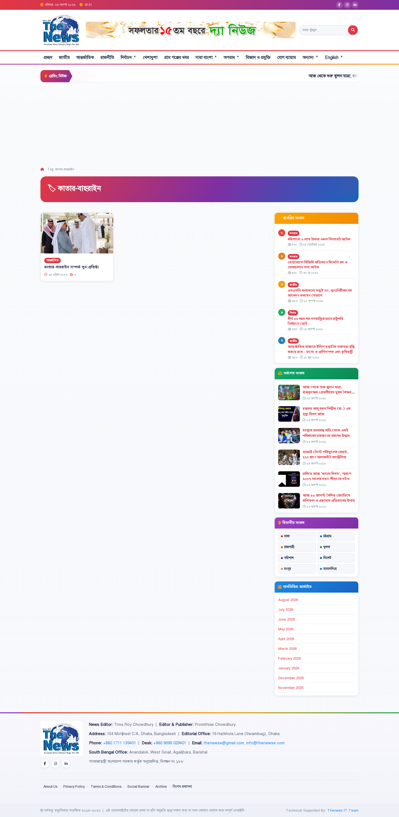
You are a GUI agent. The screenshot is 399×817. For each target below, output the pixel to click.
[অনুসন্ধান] (353, 30)
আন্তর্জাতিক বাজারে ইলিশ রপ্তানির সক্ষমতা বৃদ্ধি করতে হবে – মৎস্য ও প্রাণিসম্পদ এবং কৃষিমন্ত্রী (321, 349)
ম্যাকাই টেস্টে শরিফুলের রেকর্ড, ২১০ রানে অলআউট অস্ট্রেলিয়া (325, 454)
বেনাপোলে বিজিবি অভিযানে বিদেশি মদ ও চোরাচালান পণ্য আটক (317, 265)
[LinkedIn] (355, 4)
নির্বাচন (128, 57)
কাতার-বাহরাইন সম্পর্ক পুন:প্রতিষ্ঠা (71, 267)
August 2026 (288, 600)
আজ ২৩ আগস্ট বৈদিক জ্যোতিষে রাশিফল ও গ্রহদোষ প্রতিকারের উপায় (329, 498)
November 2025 (290, 688)
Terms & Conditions (106, 786)
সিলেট (327, 558)
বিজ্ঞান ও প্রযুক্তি (258, 57)
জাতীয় (64, 57)
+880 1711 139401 (119, 742)
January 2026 (288, 668)
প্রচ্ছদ (48, 57)
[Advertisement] (199, 123)
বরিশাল (289, 558)
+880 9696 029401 (169, 742)
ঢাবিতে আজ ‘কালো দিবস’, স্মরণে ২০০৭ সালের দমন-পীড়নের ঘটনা (327, 476)
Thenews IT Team (343, 810)
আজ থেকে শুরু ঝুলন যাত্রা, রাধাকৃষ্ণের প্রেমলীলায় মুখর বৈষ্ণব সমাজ (339, 76)
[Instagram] (347, 4)
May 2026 (285, 629)
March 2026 (287, 649)
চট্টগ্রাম (327, 536)
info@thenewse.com (265, 742)
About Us (50, 786)
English (334, 57)
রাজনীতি (107, 57)
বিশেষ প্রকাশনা (182, 786)
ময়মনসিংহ (330, 569)
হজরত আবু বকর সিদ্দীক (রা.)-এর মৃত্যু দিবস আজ (326, 411)
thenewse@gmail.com (224, 742)
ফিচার (293, 312)
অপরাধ (231, 57)
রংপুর (287, 569)
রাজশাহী (289, 547)
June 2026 (286, 619)
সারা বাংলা (206, 57)
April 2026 (286, 639)
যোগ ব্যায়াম (286, 57)
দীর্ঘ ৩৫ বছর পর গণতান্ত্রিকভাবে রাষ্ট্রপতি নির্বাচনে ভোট (315, 321)
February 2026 (289, 658)
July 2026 (285, 610)
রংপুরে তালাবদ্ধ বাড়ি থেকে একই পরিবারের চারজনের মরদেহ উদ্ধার (326, 432)
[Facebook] (339, 4)
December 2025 (291, 678)
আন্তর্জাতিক (85, 57)
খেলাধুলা (150, 57)
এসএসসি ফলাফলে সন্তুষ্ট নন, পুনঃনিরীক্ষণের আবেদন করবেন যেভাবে (320, 293)
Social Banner (138, 786)
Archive (161, 786)
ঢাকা (287, 536)
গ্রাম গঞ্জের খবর (176, 57)
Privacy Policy (74, 786)
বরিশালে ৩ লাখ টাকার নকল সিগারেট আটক (319, 239)
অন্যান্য (310, 57)
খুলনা (326, 547)
